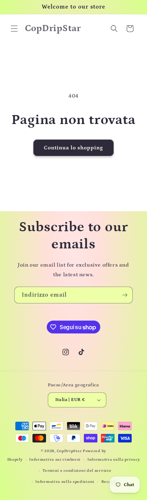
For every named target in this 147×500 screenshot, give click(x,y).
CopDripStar (69, 451)
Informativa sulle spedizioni (65, 482)
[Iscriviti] (124, 295)
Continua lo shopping (73, 148)
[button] (14, 28)
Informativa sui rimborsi (55, 459)
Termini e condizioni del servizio (76, 471)
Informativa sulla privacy (113, 459)
